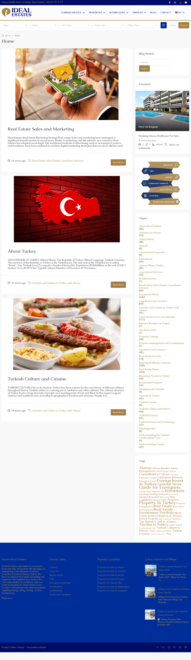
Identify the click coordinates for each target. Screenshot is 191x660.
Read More (118, 162)
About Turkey (22, 251)
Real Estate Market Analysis (155, 363)
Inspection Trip (158, 491)
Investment (174, 490)
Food (153, 481)
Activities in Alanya (150, 232)
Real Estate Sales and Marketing (41, 129)
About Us (54, 571)
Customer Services (169, 477)
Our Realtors (56, 586)
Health (142, 491)
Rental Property (148, 518)
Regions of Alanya (169, 515)
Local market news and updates (157, 317)
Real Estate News (149, 369)
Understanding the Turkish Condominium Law (154, 436)
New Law (164, 497)
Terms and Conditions (60, 594)
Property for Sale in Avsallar (111, 571)
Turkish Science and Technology (157, 422)
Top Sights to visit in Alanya (157, 521)
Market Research (149, 497)
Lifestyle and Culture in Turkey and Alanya (56, 283)
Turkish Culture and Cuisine (37, 379)
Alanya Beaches (161, 468)
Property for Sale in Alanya (110, 567)
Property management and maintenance (161, 343)
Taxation (176, 518)
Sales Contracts (165, 519)
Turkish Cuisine (148, 402)
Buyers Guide (56, 575)
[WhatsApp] (180, 647)
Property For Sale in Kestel (110, 575)
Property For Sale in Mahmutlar (113, 586)
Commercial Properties (152, 252)
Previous (140, 109)
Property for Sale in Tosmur (111, 579)
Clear (172, 25)
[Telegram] (186, 647)
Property (173, 500)
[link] (162, 111)
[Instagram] (169, 647)
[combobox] (15, 25)
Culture (164, 474)
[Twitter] (163, 647)
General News (169, 484)
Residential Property (150, 382)
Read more (7, 598)
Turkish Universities (158, 534)
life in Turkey (173, 494)
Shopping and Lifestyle (152, 389)
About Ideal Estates (150, 226)
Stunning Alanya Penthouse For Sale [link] (158, 135)
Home (8, 35)
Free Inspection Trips (60, 582)
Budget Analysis (169, 471)
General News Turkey (151, 265)
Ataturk (143, 246)
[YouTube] (175, 647)
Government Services (151, 272)
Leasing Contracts (158, 494)
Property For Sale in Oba (109, 582)
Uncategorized (147, 428)
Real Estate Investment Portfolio (157, 511)
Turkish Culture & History (159, 529)
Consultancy (149, 474)
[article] (162, 122)
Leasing (143, 494)
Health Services (148, 278)
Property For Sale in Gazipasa (112, 590)
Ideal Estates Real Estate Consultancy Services (58, 160)
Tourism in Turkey (149, 395)
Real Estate (162, 506)
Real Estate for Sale (150, 356)
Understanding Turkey (151, 444)
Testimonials (56, 590)
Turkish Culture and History (155, 409)
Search (183, 25)
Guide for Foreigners (160, 487)
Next (184, 109)
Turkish (172, 525)
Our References (148, 330)
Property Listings (148, 336)
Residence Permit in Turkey (154, 376)
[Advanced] (164, 25)
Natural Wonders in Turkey (154, 323)
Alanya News (146, 239)
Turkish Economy (148, 415)
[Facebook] (158, 647)
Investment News (148, 294)
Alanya (145, 467)
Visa (168, 533)
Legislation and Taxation (153, 301)
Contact (53, 567)
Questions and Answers (152, 349)
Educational (145, 259)
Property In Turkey (157, 502)
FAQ (52, 579)
